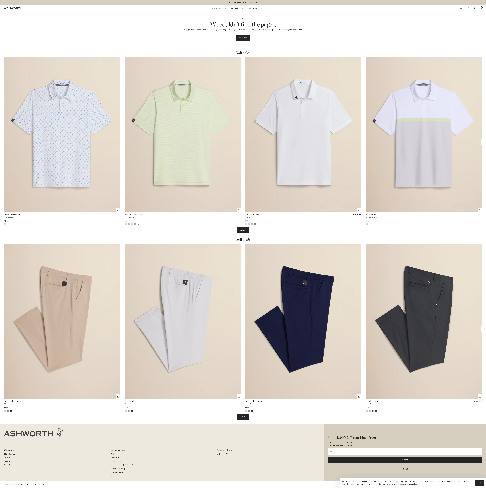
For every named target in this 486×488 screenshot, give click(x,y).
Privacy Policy (116, 476)
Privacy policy (411, 484)
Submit (405, 460)
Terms (33, 484)
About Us (7, 465)
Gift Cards (8, 461)
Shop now (243, 38)
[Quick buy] (118, 210)
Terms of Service (117, 472)
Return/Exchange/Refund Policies (124, 465)
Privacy (41, 484)
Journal (7, 458)
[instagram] (406, 469)
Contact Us (115, 458)
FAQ (112, 454)
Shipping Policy (117, 461)
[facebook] (403, 469)
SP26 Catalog (9, 454)
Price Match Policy (118, 469)
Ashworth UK (222, 454)
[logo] (34, 433)
